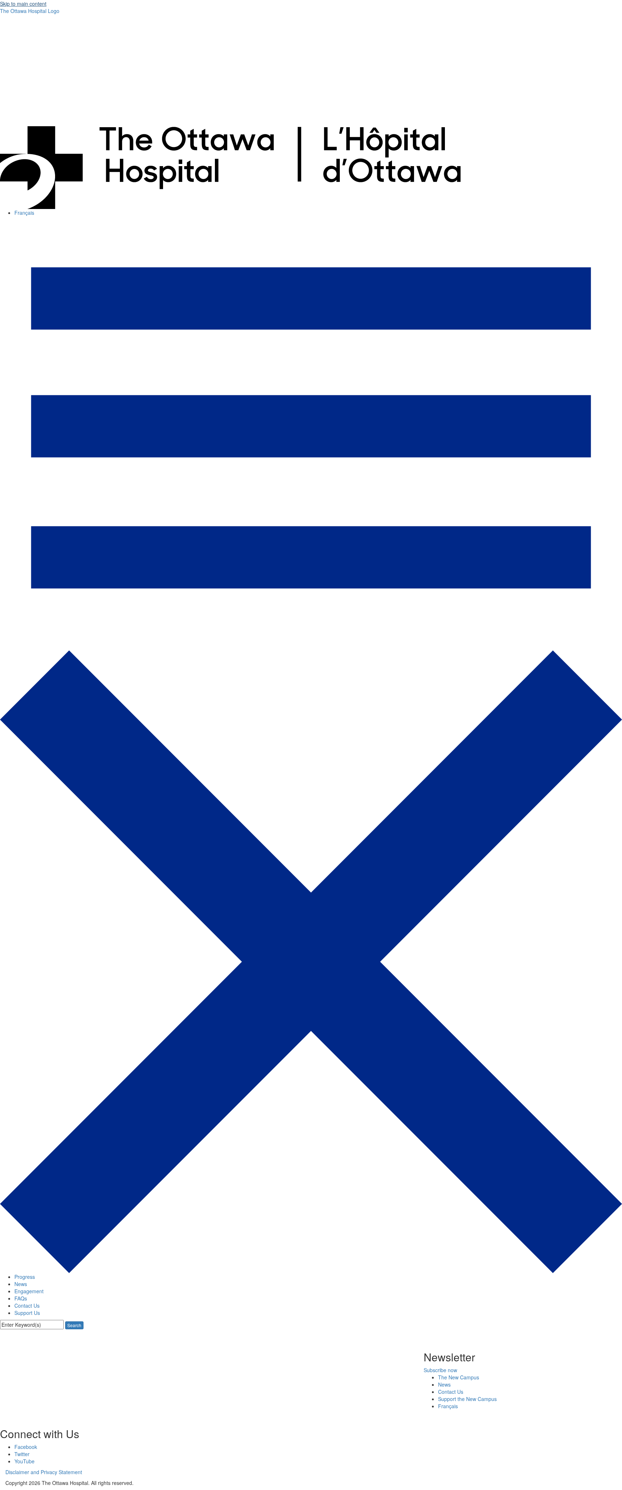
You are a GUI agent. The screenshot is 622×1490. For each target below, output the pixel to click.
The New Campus (458, 1377)
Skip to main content (23, 3)
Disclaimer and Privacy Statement (43, 1472)
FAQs (20, 1298)
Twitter (22, 1454)
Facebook (25, 1446)
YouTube (24, 1461)
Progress (24, 1276)
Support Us (27, 1312)
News (20, 1283)
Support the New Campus (467, 1398)
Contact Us (27, 1305)
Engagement (29, 1291)
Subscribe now (440, 1370)
